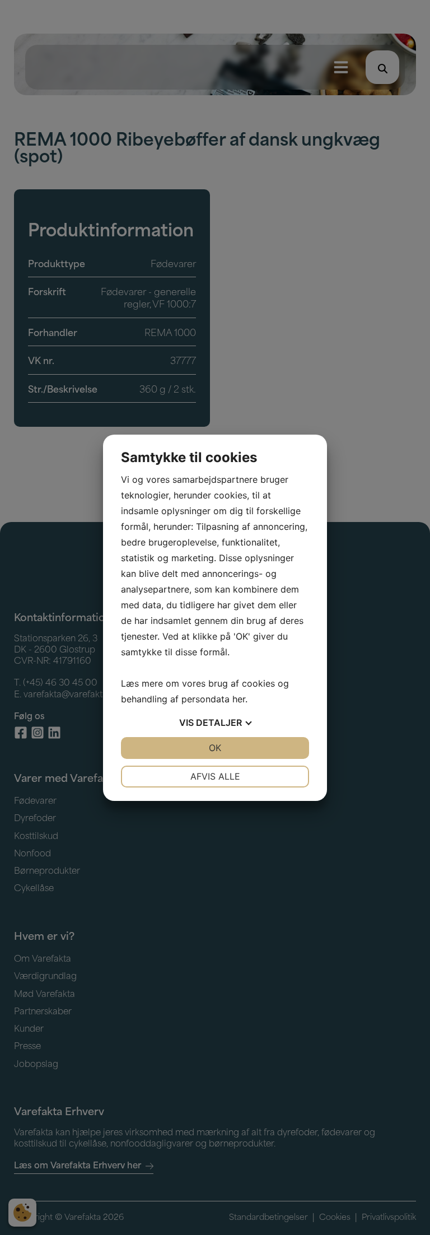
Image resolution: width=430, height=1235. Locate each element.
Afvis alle (215, 776)
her (238, 699)
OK (215, 747)
